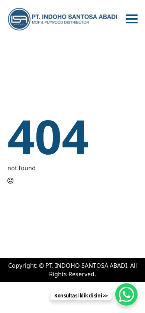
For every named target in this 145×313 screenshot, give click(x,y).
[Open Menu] (132, 19)
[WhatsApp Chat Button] (126, 294)
